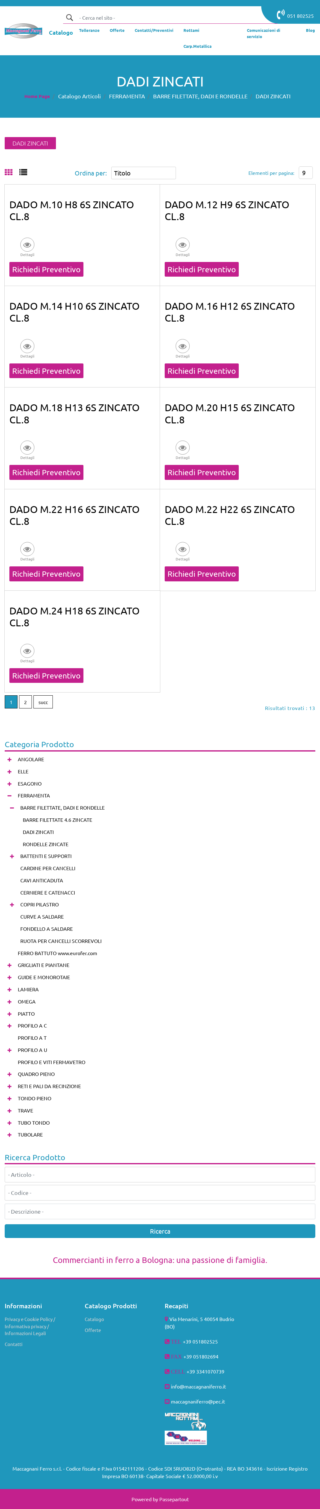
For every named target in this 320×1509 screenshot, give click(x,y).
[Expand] (9, 759)
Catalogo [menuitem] (94, 1319)
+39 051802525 (200, 1341)
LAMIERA (28, 989)
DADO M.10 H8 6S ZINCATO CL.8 (71, 210)
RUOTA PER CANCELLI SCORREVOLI (61, 941)
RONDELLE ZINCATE (45, 844)
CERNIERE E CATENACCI (47, 892)
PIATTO (26, 1013)
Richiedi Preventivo (46, 269)
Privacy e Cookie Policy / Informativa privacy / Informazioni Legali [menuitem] (30, 1326)
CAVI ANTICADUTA (41, 880)
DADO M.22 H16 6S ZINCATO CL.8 (74, 515)
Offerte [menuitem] (93, 1330)
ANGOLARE (31, 759)
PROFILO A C (32, 1025)
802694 (210, 1356)
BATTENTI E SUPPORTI (46, 856)
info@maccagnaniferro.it (198, 1386)
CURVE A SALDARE (42, 916)
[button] (69, 17)
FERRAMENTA (127, 96)
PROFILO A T (32, 1037)
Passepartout (174, 1499)
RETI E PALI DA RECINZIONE (49, 1086)
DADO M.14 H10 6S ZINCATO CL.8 (74, 312)
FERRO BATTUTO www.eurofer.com (57, 953)
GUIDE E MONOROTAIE (44, 977)
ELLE (23, 771)
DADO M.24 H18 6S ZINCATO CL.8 (74, 616)
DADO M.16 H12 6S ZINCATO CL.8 (230, 312)
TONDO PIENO (34, 1098)
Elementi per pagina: (271, 173)
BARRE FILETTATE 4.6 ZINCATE (57, 819)
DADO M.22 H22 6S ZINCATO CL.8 (230, 515)
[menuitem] (89, 32)
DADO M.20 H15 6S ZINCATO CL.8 (230, 413)
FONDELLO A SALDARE (46, 928)
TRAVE (25, 1110)
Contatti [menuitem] (13, 1344)
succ (43, 702)
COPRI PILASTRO (39, 904)
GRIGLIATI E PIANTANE (43, 965)
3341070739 (210, 1371)
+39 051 (192, 1356)
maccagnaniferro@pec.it (198, 1401)
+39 (191, 1371)
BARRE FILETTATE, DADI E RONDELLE (200, 96)
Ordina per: (91, 173)
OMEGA (27, 1001)
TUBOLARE (30, 1134)
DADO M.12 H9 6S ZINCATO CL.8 (227, 210)
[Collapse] (9, 796)
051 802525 (300, 15)
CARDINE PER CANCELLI (47, 868)
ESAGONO (30, 783)
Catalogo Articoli (79, 96)
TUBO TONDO (34, 1122)
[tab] (12, 172)
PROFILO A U (32, 1050)
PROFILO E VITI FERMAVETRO (51, 1062)
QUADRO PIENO (36, 1074)
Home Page (37, 96)
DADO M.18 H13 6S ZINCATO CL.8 (74, 413)
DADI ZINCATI (273, 96)
